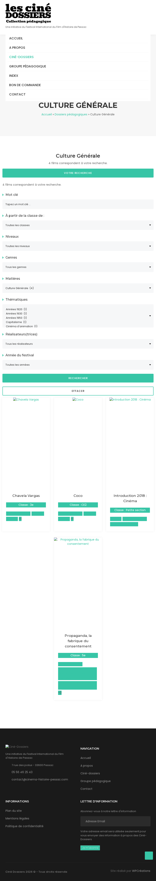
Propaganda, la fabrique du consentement (78, 641)
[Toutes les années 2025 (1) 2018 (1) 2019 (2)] (78, 365)
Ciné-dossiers (21, 57)
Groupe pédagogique (27, 66)
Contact (17, 94)
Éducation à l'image (124, 524)
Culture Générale (18, 513)
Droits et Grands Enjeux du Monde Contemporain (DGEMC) (76, 673)
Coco (78, 496)
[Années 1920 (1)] (76, 309)
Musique (12, 519)
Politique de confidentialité (24, 826)
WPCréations (141, 871)
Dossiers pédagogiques (71, 114)
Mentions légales (17, 818)
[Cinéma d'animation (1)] (76, 326)
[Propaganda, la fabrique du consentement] (78, 542)
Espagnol (37, 513)
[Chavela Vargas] (26, 400)
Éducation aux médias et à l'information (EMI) (77, 685)
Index (13, 75)
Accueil (16, 38)
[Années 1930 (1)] (76, 314)
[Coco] (78, 400)
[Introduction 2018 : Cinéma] (130, 400)
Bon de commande (25, 85)
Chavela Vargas (26, 496)
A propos (17, 47)
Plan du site (13, 811)
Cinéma (115, 519)
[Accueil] (28, 13)
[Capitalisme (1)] (76, 322)
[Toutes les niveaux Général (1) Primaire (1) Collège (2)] (78, 246)
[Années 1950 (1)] (76, 318)
